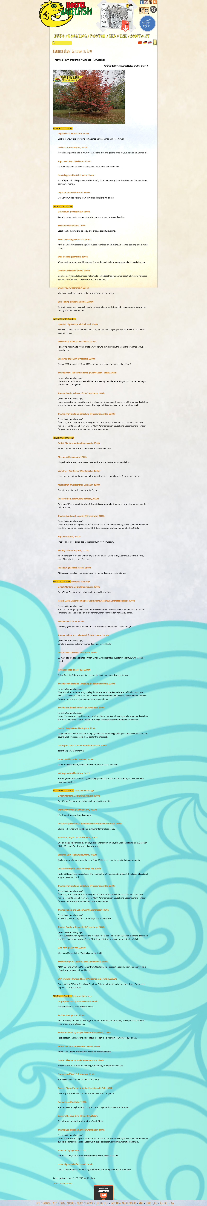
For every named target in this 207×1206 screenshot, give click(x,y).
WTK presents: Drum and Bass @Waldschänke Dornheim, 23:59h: (87, 979)
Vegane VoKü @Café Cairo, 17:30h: (73, 133)
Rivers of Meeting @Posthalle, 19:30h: (75, 239)
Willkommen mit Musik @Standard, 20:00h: (77, 341)
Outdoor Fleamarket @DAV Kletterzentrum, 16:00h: (81, 1060)
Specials (71, 1203)
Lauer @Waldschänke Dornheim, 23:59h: (76, 759)
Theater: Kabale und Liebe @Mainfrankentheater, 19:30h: (83, 635)
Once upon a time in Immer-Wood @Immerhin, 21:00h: (82, 745)
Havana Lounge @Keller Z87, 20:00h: (74, 669)
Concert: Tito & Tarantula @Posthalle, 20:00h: (78, 498)
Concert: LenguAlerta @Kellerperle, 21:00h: (77, 728)
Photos (80, 1203)
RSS (172, 1203)
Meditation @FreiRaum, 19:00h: (72, 225)
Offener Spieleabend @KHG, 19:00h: (74, 270)
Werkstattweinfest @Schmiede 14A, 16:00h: (77, 809)
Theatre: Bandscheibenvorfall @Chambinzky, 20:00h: (81, 393)
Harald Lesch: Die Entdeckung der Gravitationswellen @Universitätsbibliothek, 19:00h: (96, 600)
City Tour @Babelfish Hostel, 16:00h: (74, 192)
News (141, 1203)
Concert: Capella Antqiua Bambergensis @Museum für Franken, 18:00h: (90, 823)
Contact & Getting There (96, 1203)
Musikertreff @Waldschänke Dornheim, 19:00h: (79, 485)
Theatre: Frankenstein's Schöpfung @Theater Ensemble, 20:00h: (86, 414)
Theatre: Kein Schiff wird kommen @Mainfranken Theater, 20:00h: (87, 372)
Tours (62, 1203)
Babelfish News (61, 51)
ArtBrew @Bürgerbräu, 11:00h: (71, 1015)
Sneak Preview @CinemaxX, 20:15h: (73, 288)
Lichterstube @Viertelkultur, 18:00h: (74, 211)
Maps (55, 1203)
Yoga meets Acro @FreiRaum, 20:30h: (74, 161)
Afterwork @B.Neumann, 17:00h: (72, 457)
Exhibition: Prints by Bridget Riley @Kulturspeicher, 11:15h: (84, 1032)
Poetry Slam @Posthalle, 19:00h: (72, 1102)
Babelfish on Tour (82, 51)
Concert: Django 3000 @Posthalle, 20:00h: (76, 358)
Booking (46, 1203)
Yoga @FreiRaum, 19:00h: (69, 536)
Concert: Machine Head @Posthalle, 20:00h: (77, 652)
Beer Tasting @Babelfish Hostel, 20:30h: (75, 301)
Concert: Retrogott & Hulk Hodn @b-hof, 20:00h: (79, 868)
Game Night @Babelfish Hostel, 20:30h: (75, 1164)
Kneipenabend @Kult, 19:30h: (71, 621)
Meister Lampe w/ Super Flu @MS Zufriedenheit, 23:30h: (83, 961)
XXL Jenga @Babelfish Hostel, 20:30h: (74, 773)
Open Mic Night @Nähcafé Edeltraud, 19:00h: (78, 324)
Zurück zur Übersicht (62, 1183)
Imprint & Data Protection (123, 1203)
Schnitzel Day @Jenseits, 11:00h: (72, 1150)
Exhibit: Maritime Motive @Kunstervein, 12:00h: (79, 1046)
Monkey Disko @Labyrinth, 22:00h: (73, 550)
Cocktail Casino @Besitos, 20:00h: (73, 147)
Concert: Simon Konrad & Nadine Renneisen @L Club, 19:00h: (85, 1088)
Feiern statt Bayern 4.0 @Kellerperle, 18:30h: (78, 837)
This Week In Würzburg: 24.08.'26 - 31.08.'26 (146, 23)
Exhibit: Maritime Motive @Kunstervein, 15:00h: (79, 443)
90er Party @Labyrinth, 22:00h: (72, 947)
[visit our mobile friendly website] (154, 45)
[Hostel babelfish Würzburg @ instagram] (151, 3)
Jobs (155, 1203)
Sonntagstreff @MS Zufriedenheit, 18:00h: (76, 1074)
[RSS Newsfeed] (155, 3)
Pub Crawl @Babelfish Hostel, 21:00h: (74, 567)
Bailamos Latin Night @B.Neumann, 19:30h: (77, 854)
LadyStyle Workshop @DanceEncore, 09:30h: (78, 1001)
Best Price (164, 1203)
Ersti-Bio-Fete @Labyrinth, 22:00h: (73, 256)
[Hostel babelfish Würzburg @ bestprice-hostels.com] (146, 3)
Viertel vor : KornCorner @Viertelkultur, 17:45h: (79, 471)
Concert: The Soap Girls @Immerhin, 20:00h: (78, 1116)
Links (148, 1203)
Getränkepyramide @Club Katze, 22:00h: (76, 175)
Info (38, 1203)
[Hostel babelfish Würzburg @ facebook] (142, 3)
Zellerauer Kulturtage (80, 581)
